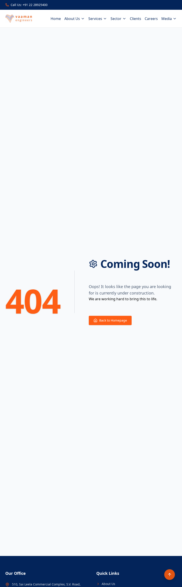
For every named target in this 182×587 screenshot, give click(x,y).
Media (166, 18)
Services (95, 18)
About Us (72, 18)
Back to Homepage (113, 320)
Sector (116, 18)
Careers (151, 18)
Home (56, 18)
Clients (135, 18)
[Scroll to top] (169, 574)
